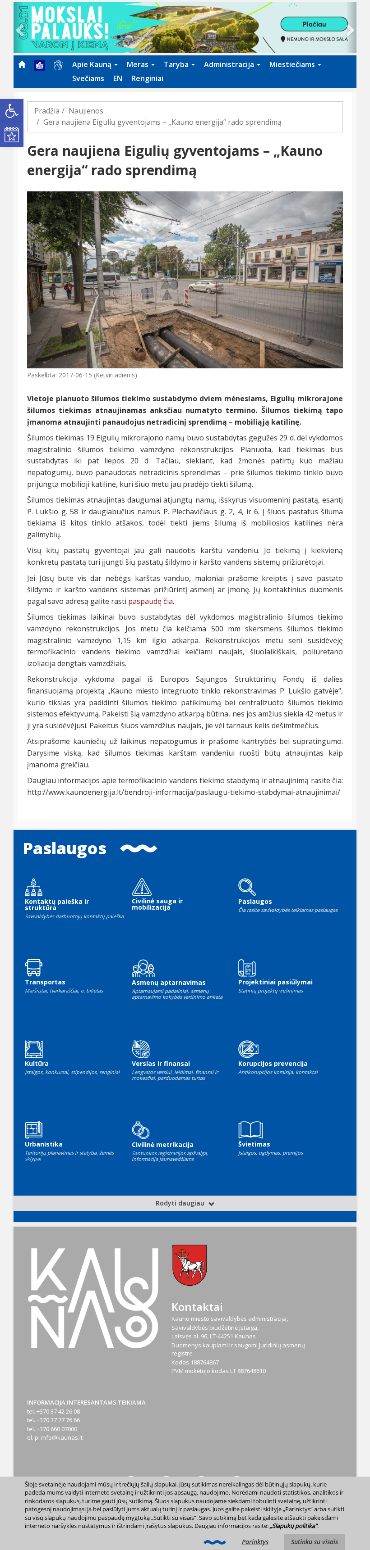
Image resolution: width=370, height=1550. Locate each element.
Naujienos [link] (86, 111)
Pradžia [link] (47, 111)
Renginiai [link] (147, 78)
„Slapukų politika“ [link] (293, 1526)
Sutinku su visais (314, 1541)
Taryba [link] (177, 64)
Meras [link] (138, 64)
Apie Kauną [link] (92, 64)
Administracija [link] (230, 64)
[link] (11, 110)
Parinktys (255, 1541)
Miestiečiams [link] (293, 64)
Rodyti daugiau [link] (181, 1203)
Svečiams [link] (88, 78)
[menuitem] (22, 64)
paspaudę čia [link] (150, 601)
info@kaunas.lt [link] (62, 1437)
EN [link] (117, 78)
